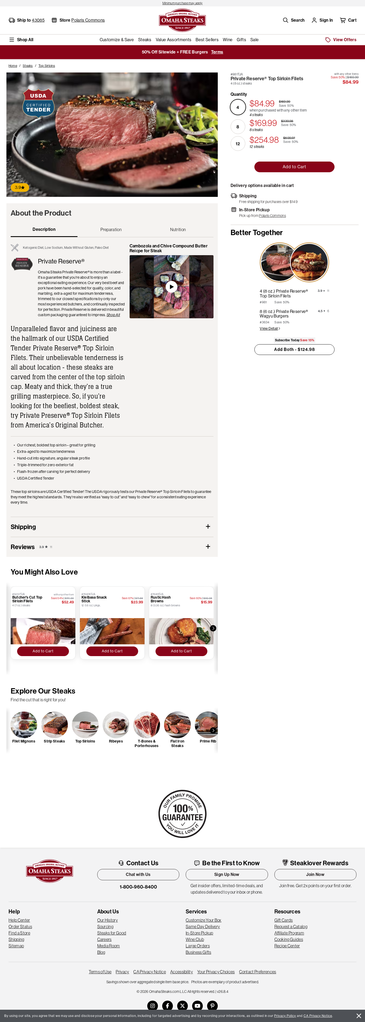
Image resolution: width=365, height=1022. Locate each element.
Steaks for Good (111, 933)
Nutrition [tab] (178, 229)
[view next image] (209, 134)
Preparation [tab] (111, 229)
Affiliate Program (289, 933)
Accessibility (181, 971)
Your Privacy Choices (216, 971)
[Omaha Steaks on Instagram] (152, 1006)
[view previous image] (15, 134)
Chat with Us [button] (138, 874)
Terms (217, 52)
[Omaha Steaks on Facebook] (167, 1006)
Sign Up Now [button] (226, 874)
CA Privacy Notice (149, 971)
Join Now (315, 874)
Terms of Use (100, 971)
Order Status (20, 926)
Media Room (108, 945)
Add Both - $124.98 (294, 349)
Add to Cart (294, 166)
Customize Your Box (204, 920)
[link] (182, 3)
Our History (107, 920)
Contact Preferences (257, 971)
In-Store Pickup (199, 933)
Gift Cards (283, 920)
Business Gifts (198, 952)
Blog (101, 952)
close (359, 1016)
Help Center (19, 920)
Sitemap (16, 945)
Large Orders (198, 945)
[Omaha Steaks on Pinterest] (212, 1006)
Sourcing (105, 926)
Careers (104, 939)
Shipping (16, 939)
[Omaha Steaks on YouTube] (197, 1006)
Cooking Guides (288, 939)
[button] (293, 20)
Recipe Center (287, 945)
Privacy (122, 971)
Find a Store (19, 933)
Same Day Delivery (203, 926)
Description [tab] (44, 229)
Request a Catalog (290, 926)
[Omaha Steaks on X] (182, 1006)
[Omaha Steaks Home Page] (182, 19)
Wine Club (195, 939)
